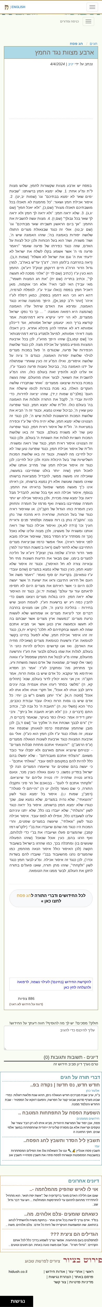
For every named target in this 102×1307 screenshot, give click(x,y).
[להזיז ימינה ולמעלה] (6, 1300)
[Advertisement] (45, 150)
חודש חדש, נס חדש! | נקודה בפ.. (65, 1085)
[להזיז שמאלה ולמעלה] (4, 1300)
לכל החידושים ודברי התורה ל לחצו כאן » (51, 898)
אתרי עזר (75, 1271)
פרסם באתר (83, 1277)
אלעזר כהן (92, 1090)
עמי (97, 1146)
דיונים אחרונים (83, 1181)
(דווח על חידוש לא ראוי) (26, 1004)
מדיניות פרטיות (81, 1282)
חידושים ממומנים (88, 1118)
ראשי (89, 1271)
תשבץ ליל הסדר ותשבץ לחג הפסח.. (62, 1140)
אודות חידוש (55, 1271)
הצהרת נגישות (60, 1277)
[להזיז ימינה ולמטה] (6, 1303)
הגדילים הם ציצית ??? (74, 1234)
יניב (70, 64)
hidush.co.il (18, 1271)
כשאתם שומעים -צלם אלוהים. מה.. (61, 1214)
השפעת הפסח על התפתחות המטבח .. (59, 1112)
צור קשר (60, 1282)
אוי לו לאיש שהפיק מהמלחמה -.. (64, 1189)
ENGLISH (18, 7)
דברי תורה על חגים (80, 1077)
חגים (93, 43)
